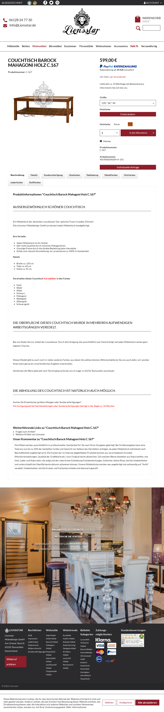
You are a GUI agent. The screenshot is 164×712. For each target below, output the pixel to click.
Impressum (32, 638)
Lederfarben (17, 182)
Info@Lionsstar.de (22, 25)
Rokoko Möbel (69, 642)
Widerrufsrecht (34, 648)
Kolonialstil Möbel (50, 660)
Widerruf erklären (12, 662)
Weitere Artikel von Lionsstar (30, 434)
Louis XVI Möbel (67, 660)
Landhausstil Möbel (51, 666)
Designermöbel (69, 648)
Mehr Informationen (76, 707)
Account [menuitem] (152, 2)
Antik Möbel (51, 638)
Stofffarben (35, 182)
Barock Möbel (52, 642)
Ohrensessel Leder (85, 657)
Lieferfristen (33, 642)
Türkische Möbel (84, 644)
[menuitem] (138, 19)
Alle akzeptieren (147, 702)
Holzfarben (129, 175)
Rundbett (67, 635)
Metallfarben (111, 175)
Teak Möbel (51, 635)
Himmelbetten (86, 652)
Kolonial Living (69, 645)
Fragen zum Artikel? (25, 431)
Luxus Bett (84, 639)
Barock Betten (86, 649)
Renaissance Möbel (68, 666)
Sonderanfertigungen (35, 651)
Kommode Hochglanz (85, 670)
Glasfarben (74, 175)
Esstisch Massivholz (85, 664)
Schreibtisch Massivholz (85, 677)
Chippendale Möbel (51, 673)
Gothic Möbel (68, 638)
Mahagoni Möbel (50, 647)
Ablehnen (109, 702)
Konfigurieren (125, 702)
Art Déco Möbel (66, 653)
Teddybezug (92, 175)
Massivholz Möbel (50, 653)
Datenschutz (33, 645)
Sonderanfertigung (53, 175)
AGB (30, 635)
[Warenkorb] (138, 19)
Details (34, 175)
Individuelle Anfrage (128, 167)
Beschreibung (17, 175)
